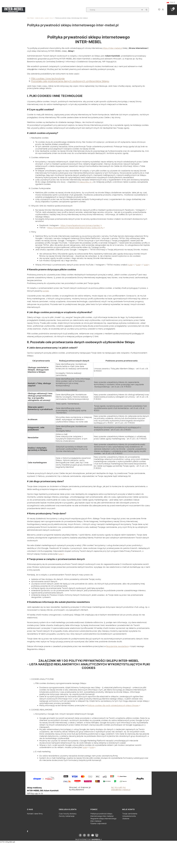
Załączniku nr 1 (86, 182)
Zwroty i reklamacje (66, 816)
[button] (146, 9)
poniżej (45, 291)
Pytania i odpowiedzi (98, 823)
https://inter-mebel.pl (112, 48)
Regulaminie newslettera (117, 646)
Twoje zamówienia (129, 814)
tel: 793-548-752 (118, 787)
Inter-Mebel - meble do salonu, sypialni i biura (40, 18)
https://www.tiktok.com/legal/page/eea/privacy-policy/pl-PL (75, 227)
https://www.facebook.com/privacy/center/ (80, 225)
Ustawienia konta (129, 816)
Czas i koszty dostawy (67, 814)
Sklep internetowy (87, 839)
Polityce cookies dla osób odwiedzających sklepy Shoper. (113, 705)
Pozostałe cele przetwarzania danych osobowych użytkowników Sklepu (70, 81)
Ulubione (125, 819)
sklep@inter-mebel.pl (120, 789)
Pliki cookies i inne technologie (48, 78)
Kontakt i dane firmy (35, 814)
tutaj (130, 265)
